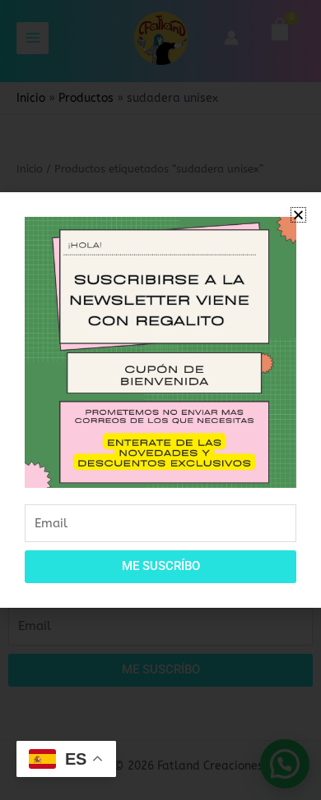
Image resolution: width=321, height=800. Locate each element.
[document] (160, 400)
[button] (298, 215)
